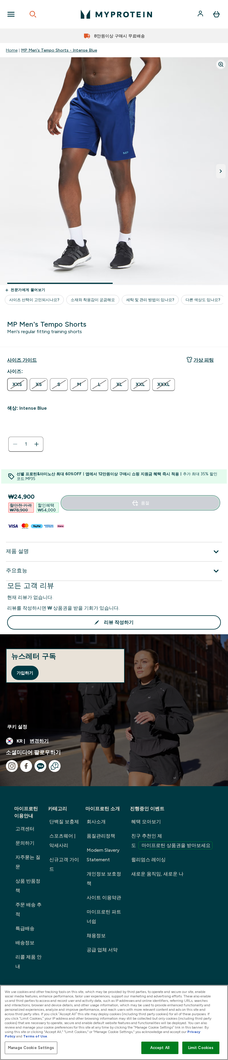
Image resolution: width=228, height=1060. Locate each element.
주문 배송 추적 (28, 909)
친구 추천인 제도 (170, 840)
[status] (26, 444)
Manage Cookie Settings (31, 1047)
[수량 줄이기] (15, 444)
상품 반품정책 (27, 885)
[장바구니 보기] (216, 14)
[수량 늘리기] (36, 444)
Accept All (160, 1047)
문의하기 (24, 843)
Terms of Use (35, 1036)
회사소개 (96, 821)
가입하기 (25, 672)
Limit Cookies (201, 1047)
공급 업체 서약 (102, 949)
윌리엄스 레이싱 (148, 859)
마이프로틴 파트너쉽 (104, 916)
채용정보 (96, 935)
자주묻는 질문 (27, 862)
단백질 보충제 (64, 821)
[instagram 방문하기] (12, 766)
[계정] (201, 14)
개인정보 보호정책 (104, 878)
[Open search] (33, 14)
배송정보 (24, 942)
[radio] (17, 384)
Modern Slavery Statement (103, 855)
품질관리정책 (101, 835)
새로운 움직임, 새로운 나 (157, 873)
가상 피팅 (204, 360)
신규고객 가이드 (64, 864)
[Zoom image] (221, 64)
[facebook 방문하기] (26, 766)
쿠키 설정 (17, 726)
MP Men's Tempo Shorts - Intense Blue (59, 50)
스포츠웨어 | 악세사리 (62, 840)
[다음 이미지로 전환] (221, 171)
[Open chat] (55, 766)
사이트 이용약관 (104, 897)
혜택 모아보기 (146, 821)
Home (12, 50)
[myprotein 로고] (116, 14)
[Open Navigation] (11, 14)
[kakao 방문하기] (40, 766)
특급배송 (24, 928)
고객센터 (24, 828)
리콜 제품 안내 (28, 961)
